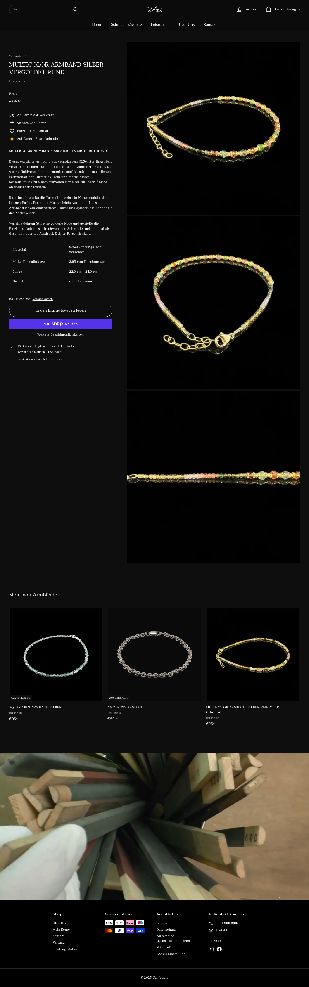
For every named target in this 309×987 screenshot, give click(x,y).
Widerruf (164, 947)
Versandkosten (43, 298)
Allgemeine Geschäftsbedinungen (173, 938)
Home (97, 24)
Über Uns (187, 24)
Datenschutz (166, 929)
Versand (59, 942)
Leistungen (160, 24)
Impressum (165, 923)
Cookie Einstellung (171, 953)
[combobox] (45, 9)
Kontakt (210, 24)
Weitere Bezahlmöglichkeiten (60, 334)
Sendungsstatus (65, 949)
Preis (13, 93)
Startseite (16, 56)
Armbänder (46, 595)
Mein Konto (61, 929)
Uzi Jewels (17, 81)
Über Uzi (59, 923)
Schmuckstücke (124, 24)
